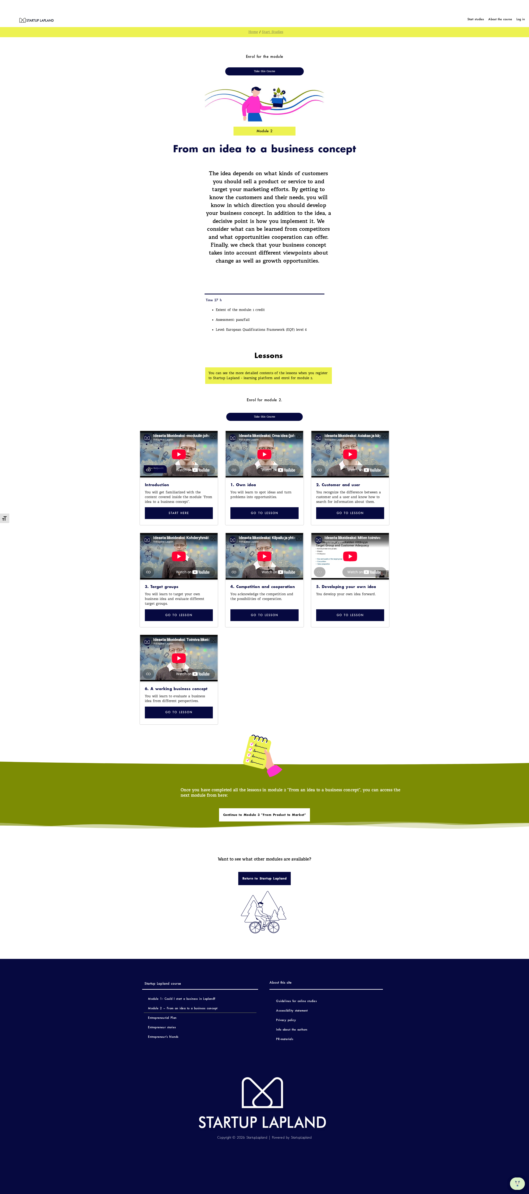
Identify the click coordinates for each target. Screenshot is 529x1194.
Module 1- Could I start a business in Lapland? (181, 998)
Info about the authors (291, 1029)
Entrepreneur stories (162, 1027)
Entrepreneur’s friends (163, 1036)
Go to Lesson (178, 615)
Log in (520, 19)
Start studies (475, 19)
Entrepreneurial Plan (162, 1017)
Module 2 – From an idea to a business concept (182, 1008)
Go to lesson (264, 513)
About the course (500, 19)
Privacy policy (286, 1020)
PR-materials (284, 1039)
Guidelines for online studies (296, 1001)
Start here (179, 513)
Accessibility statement (292, 1010)
